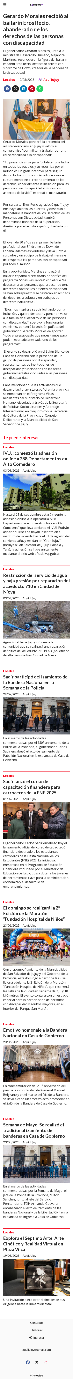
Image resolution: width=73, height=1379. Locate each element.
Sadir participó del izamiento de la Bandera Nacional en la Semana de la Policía (35, 682)
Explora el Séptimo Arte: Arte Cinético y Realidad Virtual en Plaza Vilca (33, 1243)
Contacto (36, 1322)
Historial (36, 1330)
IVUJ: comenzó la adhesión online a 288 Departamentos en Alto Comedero (35, 458)
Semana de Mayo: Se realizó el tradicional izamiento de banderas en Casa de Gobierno (34, 1130)
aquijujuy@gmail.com (36, 1349)
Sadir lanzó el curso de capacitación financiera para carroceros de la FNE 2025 (31, 787)
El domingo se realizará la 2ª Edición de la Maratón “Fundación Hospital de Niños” (34, 913)
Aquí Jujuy (51, 80)
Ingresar (38, 1337)
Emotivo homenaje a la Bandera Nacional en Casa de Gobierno (35, 1032)
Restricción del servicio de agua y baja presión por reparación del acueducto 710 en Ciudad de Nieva (36, 583)
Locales (9, 80)
